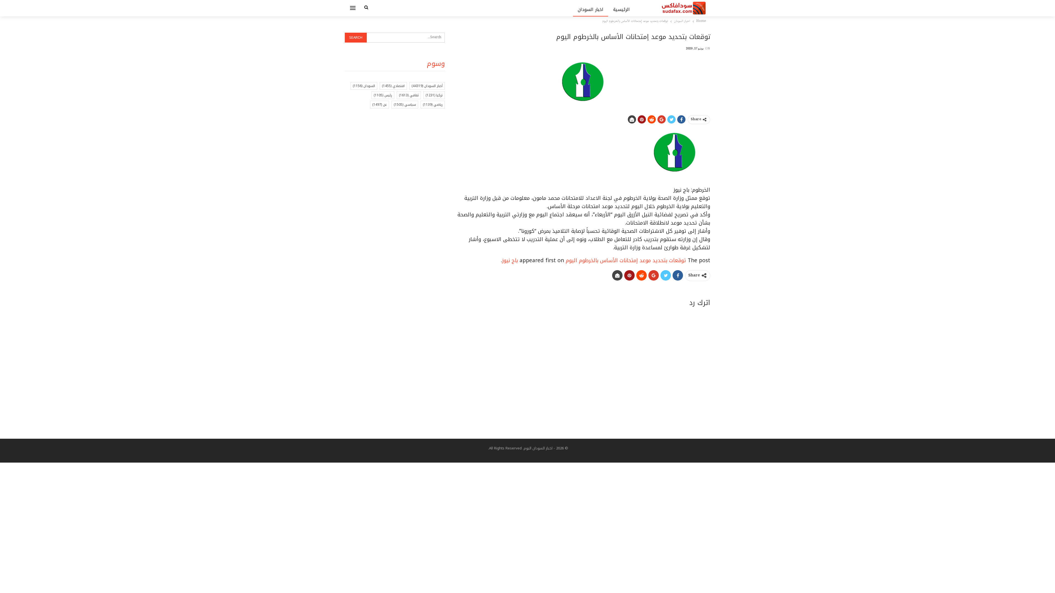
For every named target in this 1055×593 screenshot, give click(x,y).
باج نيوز (510, 260)
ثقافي (409, 95)
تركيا (434, 95)
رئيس (383, 95)
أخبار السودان (427, 86)
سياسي (405, 105)
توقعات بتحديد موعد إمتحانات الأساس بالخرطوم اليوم (626, 260)
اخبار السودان (590, 9)
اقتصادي (393, 86)
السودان (364, 86)
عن (379, 105)
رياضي (433, 105)
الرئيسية (621, 9)
